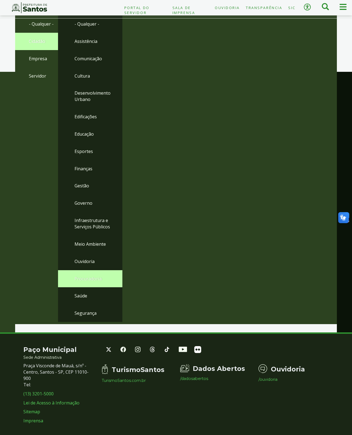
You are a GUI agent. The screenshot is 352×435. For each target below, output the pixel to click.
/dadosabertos (194, 379)
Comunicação (88, 59)
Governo (83, 203)
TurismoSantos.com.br (124, 380)
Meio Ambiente (90, 244)
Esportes (84, 151)
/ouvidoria (267, 379)
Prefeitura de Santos (29, 7)
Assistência (86, 41)
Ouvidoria (227, 7)
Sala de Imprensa (183, 10)
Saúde (81, 296)
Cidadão (37, 41)
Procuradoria (88, 279)
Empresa (38, 59)
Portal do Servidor (137, 10)
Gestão (82, 186)
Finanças (83, 169)
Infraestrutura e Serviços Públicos (92, 223)
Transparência (264, 7)
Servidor (37, 76)
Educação (84, 134)
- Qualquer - (41, 24)
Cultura (82, 76)
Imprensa (33, 421)
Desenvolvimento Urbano (93, 96)
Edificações (86, 117)
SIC (292, 7)
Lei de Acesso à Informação (51, 403)
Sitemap (31, 412)
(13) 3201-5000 (38, 394)
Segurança (86, 313)
